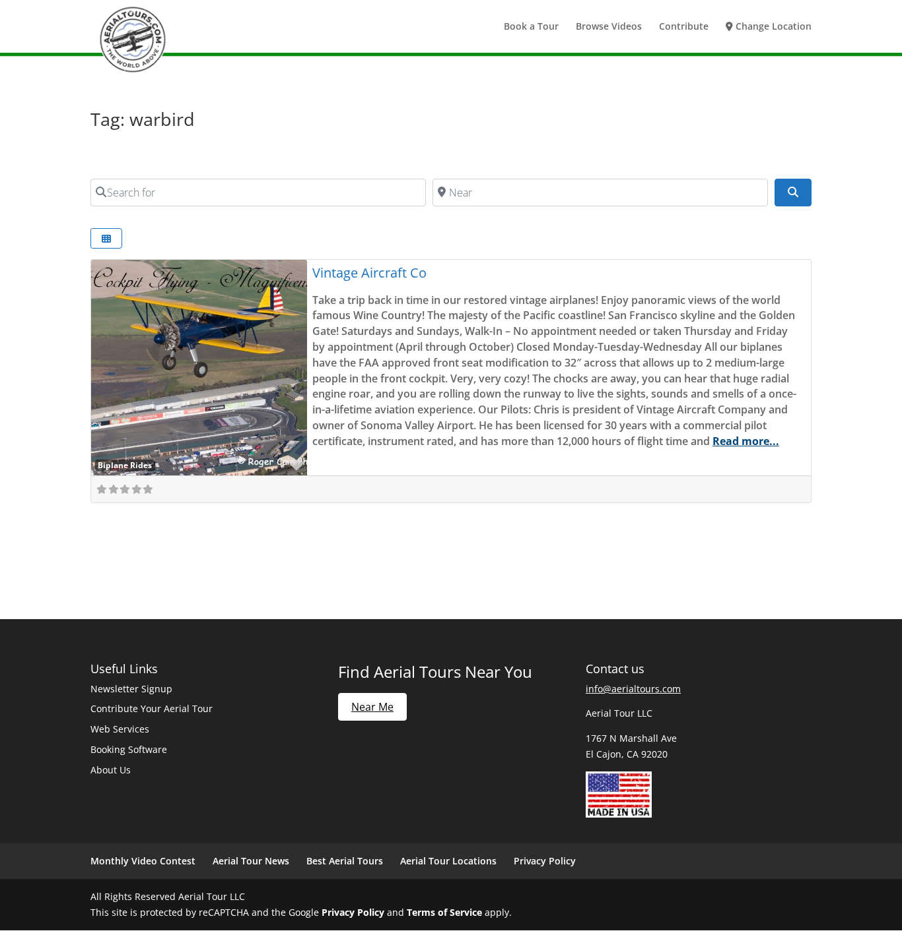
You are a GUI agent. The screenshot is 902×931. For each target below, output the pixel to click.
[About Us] (619, 814)
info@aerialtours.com (633, 688)
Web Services (119, 729)
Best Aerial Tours (344, 861)
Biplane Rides (125, 465)
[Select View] (106, 238)
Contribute (684, 27)
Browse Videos (609, 27)
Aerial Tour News (251, 861)
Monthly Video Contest (142, 861)
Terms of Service (444, 912)
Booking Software (128, 749)
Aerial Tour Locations (448, 861)
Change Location (772, 27)
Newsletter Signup (131, 688)
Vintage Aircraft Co (369, 273)
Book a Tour (531, 27)
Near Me (372, 707)
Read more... (745, 441)
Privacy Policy (545, 861)
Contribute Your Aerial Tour (151, 708)
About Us (110, 770)
